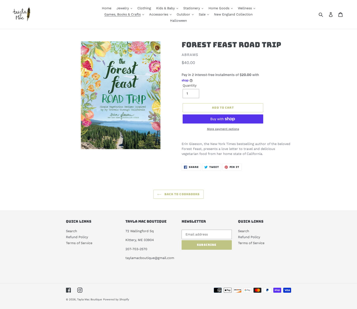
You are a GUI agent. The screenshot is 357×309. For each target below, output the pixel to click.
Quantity (189, 85)
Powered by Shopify (116, 299)
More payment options (223, 129)
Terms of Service (79, 243)
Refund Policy (77, 237)
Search (71, 231)
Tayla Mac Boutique (89, 299)
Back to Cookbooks (181, 194)
